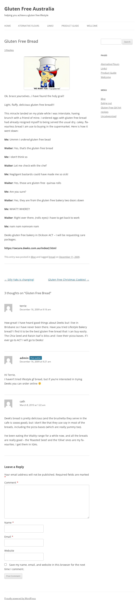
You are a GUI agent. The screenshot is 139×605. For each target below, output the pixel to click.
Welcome (92, 25)
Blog (33, 257)
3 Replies (9, 50)
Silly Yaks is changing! (19, 279)
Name (9, 522)
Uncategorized (108, 116)
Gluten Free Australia (29, 8)
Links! (50, 25)
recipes (104, 112)
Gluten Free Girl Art (111, 107)
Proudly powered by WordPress (20, 598)
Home (7, 25)
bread (52, 257)
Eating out (106, 103)
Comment (11, 482)
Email (8, 536)
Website (9, 550)
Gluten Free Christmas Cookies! (68, 279)
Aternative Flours (28, 25)
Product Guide (70, 25)
